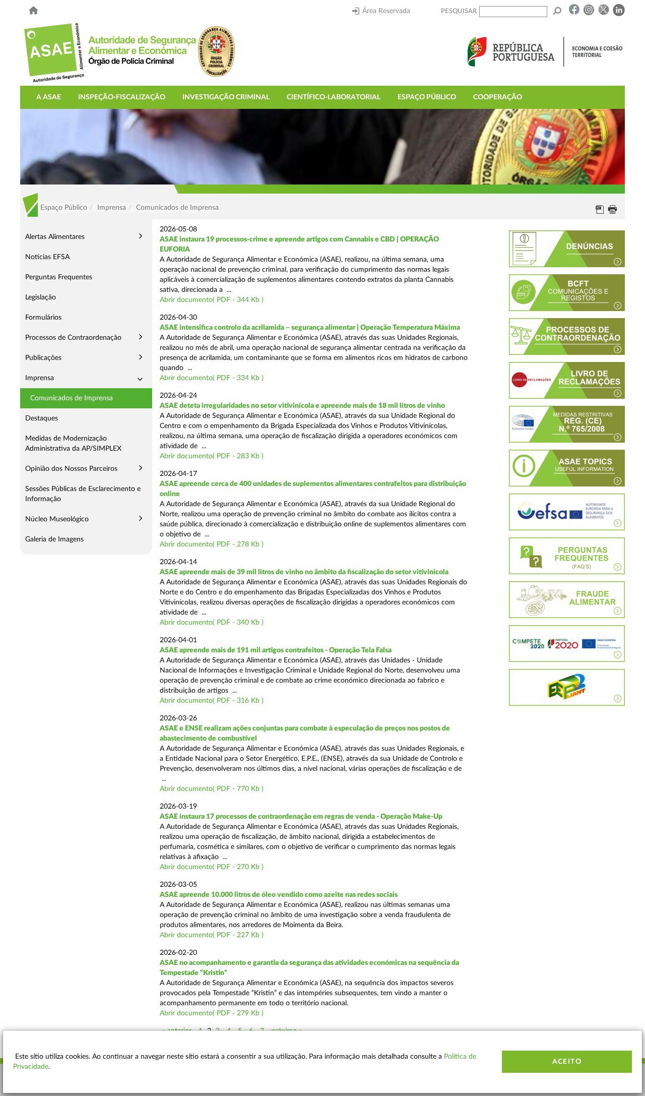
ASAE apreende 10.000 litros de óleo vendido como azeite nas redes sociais (279, 894)
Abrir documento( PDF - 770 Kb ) (212, 789)
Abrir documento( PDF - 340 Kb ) (212, 622)
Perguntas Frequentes (58, 277)
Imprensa (39, 378)
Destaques (41, 418)
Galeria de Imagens (54, 539)
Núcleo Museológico (57, 519)
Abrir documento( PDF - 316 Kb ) (212, 700)
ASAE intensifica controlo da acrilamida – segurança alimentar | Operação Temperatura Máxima (310, 327)
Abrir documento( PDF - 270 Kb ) (212, 867)
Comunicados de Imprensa (71, 398)
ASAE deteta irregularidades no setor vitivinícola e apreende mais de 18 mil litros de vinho (302, 405)
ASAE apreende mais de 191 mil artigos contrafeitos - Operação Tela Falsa (276, 650)
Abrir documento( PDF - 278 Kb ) (212, 544)
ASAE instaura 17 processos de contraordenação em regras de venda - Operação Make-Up (301, 816)
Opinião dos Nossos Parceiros (71, 468)
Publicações (43, 357)
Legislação (40, 297)
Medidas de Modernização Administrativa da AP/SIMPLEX (73, 443)
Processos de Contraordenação (73, 337)
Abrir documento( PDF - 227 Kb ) (212, 935)
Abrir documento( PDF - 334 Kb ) (212, 378)
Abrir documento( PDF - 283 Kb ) (212, 456)
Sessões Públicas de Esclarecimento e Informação (83, 494)
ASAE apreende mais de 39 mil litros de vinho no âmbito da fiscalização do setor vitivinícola (304, 572)
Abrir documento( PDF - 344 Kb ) (212, 299)
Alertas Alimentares (55, 236)
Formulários (43, 317)
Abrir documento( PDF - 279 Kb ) (212, 1013)
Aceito (567, 1061)
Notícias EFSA (47, 257)
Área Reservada (386, 11)
